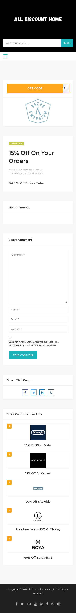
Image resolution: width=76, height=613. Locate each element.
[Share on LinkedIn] (42, 392)
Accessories (25, 169)
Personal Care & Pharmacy (27, 173)
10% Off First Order (38, 445)
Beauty (39, 169)
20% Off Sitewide (38, 501)
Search (67, 43)
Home (12, 169)
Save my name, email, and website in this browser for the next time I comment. (34, 343)
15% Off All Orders (38, 473)
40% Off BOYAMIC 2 (38, 557)
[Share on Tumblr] (51, 392)
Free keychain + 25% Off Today (38, 529)
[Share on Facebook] (25, 392)
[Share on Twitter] (34, 392)
